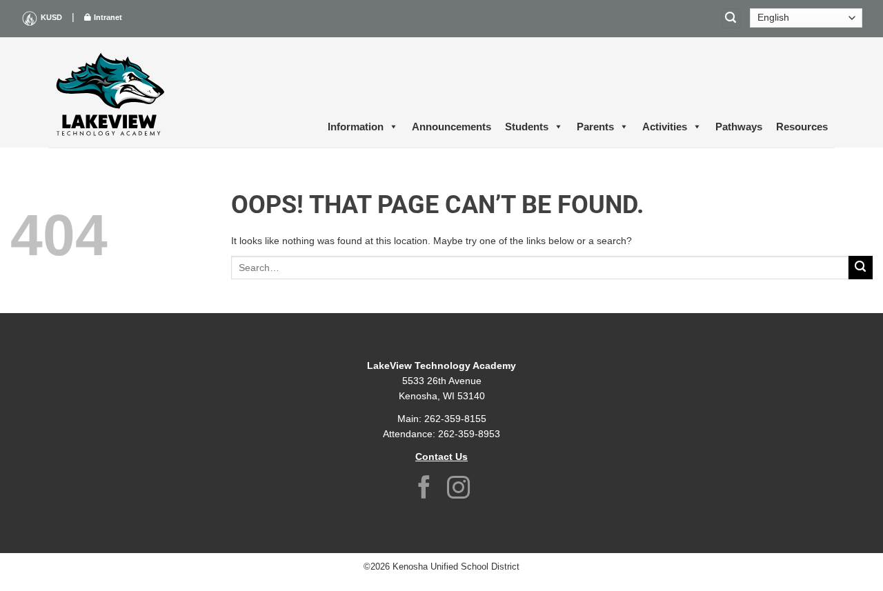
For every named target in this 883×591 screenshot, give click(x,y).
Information (356, 126)
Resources (802, 126)
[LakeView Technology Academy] (110, 92)
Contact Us (441, 456)
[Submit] (861, 268)
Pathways (738, 126)
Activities (664, 126)
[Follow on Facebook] (424, 489)
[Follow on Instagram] (458, 489)
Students (526, 126)
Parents (595, 126)
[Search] (731, 18)
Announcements (451, 126)
